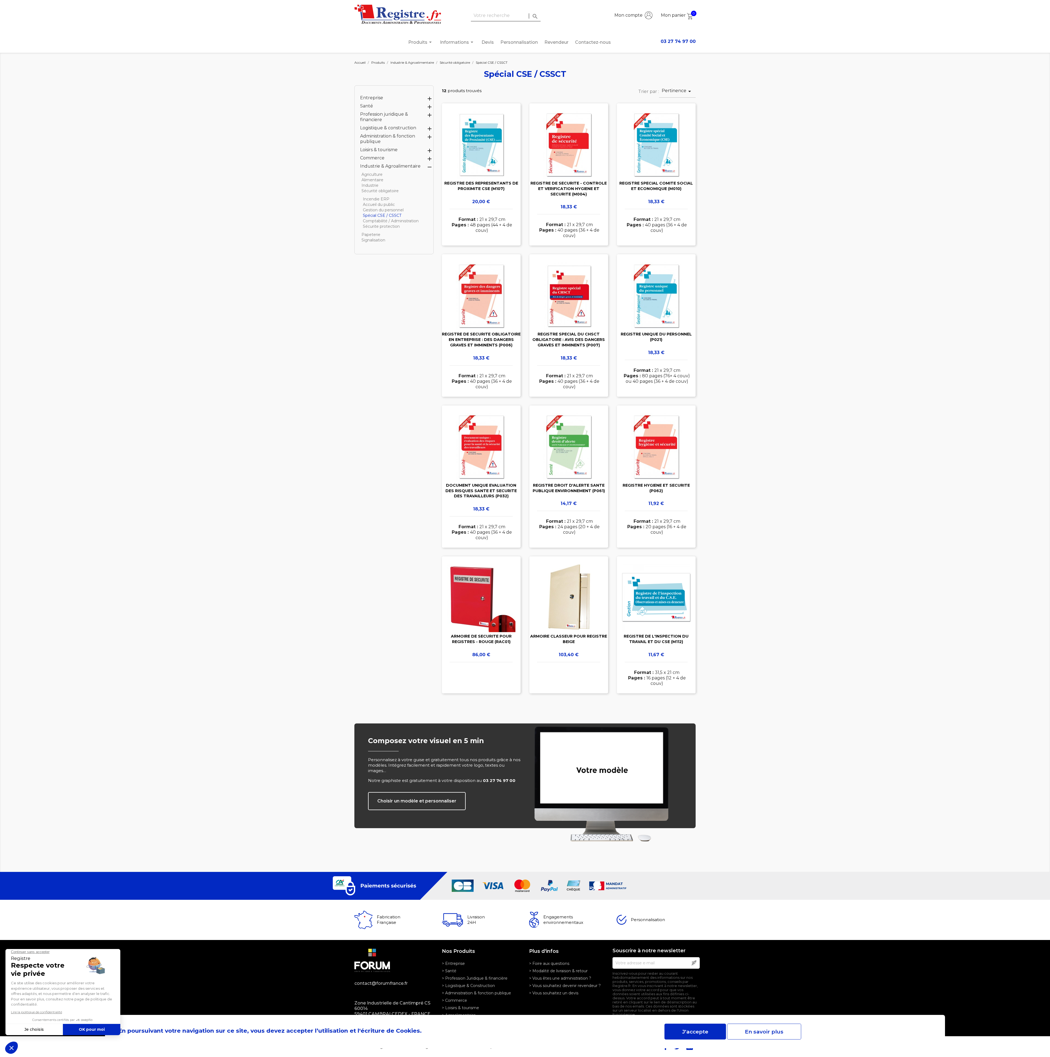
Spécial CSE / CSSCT (382, 215)
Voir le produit (481, 166)
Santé (366, 106)
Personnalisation (519, 42)
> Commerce (454, 1000)
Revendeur (556, 42)
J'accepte (695, 1031)
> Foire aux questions (549, 963)
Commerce (372, 157)
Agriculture (372, 174)
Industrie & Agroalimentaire (390, 166)
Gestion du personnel (383, 210)
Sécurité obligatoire (380, 190)
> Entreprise (453, 963)
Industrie (369, 185)
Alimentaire (372, 179)
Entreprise (371, 97)
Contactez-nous (593, 42)
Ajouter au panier (481, 182)
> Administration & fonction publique (476, 993)
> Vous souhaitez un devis (553, 993)
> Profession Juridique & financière (475, 978)
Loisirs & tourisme (379, 149)
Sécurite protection (381, 226)
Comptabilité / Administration (391, 220)
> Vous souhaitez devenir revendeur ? (565, 985)
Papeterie (370, 234)
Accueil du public (379, 204)
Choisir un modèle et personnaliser (416, 801)
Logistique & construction (388, 127)
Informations (457, 42)
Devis (488, 42)
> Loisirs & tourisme (460, 1007)
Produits (420, 42)
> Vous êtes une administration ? (560, 978)
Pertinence (677, 91)
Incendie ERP (376, 199)
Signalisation (373, 240)
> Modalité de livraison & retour (558, 970)
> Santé (449, 970)
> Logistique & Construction (468, 985)
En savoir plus (764, 1031)
